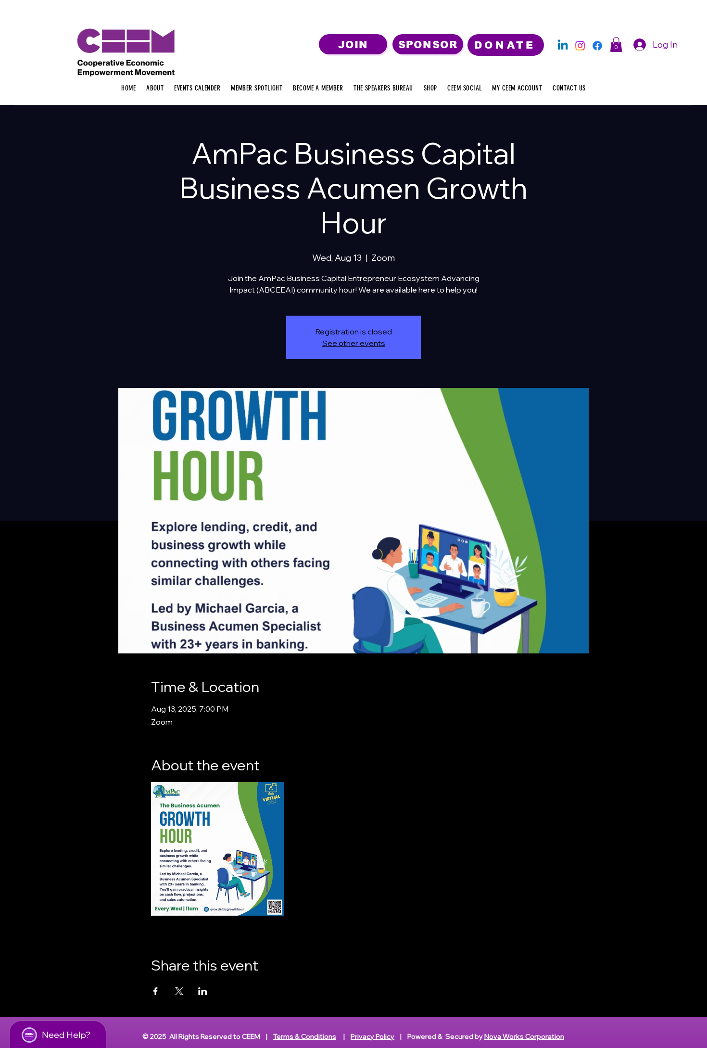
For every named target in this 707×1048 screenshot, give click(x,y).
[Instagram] (580, 45)
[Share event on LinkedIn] (202, 991)
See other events (353, 343)
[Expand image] (218, 849)
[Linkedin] (562, 45)
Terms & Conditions (304, 1036)
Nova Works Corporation (524, 1036)
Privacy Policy (372, 1036)
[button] (616, 44)
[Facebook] (597, 45)
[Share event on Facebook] (155, 991)
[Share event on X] (179, 991)
